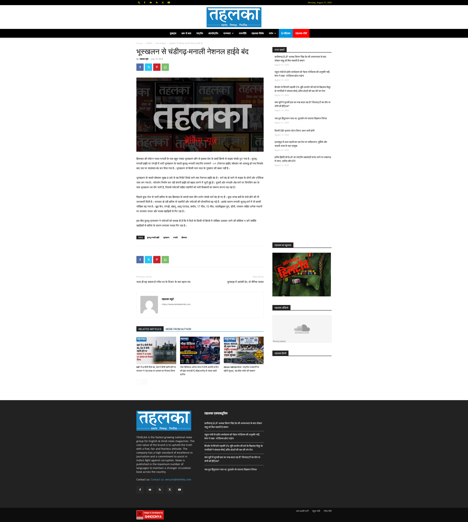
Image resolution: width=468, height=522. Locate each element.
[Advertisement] (299, 208)
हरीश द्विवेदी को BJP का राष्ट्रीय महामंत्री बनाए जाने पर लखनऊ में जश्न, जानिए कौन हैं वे (303, 159)
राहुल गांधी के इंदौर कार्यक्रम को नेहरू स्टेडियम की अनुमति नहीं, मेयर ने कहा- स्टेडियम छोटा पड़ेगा (302, 73)
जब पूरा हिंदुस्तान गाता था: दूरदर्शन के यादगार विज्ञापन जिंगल (301, 118)
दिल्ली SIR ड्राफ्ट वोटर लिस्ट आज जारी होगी (294, 130)
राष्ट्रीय (199, 33)
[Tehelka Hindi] (234, 17)
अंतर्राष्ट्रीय (213, 33)
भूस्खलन (166, 237)
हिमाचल (184, 237)
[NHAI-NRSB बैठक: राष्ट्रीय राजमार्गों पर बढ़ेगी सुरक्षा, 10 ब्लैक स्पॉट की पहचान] (244, 350)
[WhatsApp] (165, 67)
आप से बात (186, 33)
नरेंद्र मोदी (328, 510)
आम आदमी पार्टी (302, 510)
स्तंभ (271, 33)
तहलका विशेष (258, 33)
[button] (139, 2)
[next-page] (144, 381)
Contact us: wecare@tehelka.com (171, 479)
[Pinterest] (157, 67)
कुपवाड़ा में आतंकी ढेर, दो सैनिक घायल (245, 282)
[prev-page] (138, 381)
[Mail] (150, 2)
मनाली (175, 237)
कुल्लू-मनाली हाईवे (153, 237)
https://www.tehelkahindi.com (176, 304)
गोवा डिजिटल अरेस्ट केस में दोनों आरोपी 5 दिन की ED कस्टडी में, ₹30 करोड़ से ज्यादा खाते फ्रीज (199, 371)
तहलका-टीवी (301, 33)
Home (139, 43)
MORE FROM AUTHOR (178, 329)
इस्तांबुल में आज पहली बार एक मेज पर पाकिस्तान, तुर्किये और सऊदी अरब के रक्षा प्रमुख (301, 144)
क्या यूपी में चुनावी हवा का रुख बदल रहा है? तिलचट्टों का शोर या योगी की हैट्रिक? (302, 104)
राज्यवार (227, 33)
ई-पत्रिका (285, 33)
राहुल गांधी (316, 510)
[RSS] (156, 2)
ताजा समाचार (161, 43)
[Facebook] (144, 2)
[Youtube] (168, 2)
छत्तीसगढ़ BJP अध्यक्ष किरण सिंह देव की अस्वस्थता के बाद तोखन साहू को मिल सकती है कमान (300, 58)
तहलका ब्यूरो (144, 58)
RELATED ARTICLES (150, 329)
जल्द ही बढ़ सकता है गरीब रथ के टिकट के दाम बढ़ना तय (163, 282)
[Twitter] (162, 2)
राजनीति (242, 33)
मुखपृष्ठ (173, 33)
